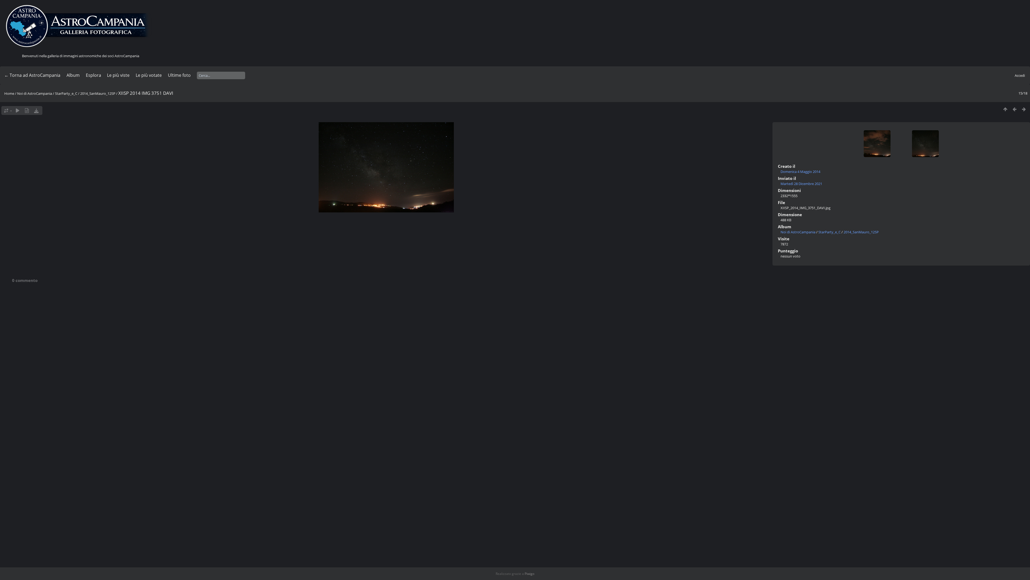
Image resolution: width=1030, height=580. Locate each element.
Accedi (1020, 75)
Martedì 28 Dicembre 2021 (801, 183)
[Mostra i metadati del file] (27, 110)
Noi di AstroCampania (34, 93)
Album (73, 75)
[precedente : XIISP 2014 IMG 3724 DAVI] (1014, 109)
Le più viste (118, 75)
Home (9, 93)
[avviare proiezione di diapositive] (17, 110)
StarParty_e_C (66, 93)
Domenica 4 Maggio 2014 (800, 171)
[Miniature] (1005, 109)
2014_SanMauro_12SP (97, 93)
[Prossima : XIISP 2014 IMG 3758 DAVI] (1024, 109)
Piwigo (529, 573)
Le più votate (149, 75)
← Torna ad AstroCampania (32, 75)
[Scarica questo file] (36, 110)
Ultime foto (179, 75)
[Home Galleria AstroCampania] (80, 26)
